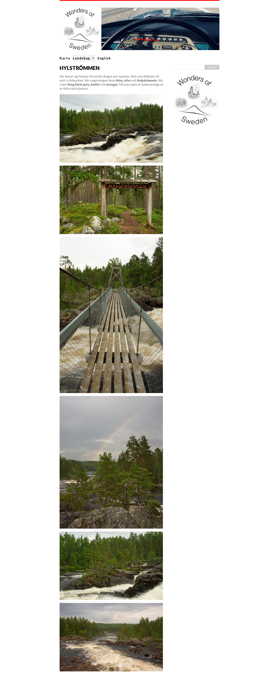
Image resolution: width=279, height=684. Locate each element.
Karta (65, 58)
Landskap (82, 58)
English (104, 58)
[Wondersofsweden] (139, 28)
